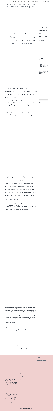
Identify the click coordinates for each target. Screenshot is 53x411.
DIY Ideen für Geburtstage (27, 4)
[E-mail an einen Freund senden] (20, 345)
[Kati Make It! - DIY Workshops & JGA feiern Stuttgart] (2, 1)
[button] (48, 2)
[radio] (16, 330)
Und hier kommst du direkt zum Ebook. (25, 196)
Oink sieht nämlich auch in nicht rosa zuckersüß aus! (20, 206)
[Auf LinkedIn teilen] (23, 345)
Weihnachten (9, 383)
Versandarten (21, 376)
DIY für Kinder (17, 4)
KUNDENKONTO (36, 1)
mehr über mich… (42, 40)
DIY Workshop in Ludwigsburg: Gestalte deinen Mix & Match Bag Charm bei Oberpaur (43, 62)
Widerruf (21, 379)
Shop (33, 1)
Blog (28, 1)
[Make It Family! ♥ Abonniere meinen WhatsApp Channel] (43, 1)
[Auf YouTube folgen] (42, 1)
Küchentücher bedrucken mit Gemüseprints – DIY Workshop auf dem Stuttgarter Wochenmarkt (43, 65)
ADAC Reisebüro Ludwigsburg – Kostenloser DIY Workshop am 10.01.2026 (43, 75)
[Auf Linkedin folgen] (41, 1)
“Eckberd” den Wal (15, 91)
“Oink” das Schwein (29, 91)
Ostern (12, 383)
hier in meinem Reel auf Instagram (19, 108)
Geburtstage (15, 383)
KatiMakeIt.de (14, 378)
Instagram (6, 393)
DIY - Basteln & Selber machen (11, 4)
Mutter (6, 384)
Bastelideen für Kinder (15, 384)
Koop (31, 1)
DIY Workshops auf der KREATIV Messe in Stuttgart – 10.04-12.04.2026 (43, 72)
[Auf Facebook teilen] (18, 345)
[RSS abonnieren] (40, 1)
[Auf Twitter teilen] (19, 345)
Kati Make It (15, 1)
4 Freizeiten (11, 205)
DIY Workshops (24, 1)
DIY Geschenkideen (21, 4)
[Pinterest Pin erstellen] (22, 345)
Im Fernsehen (20, 1)
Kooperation (21, 373)
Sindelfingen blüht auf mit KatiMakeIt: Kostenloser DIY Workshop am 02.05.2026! (42, 69)
